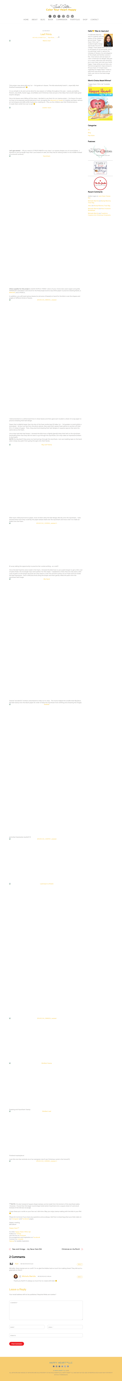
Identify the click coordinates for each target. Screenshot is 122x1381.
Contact (95, 19)
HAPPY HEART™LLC (60, 1370)
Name (12, 1327)
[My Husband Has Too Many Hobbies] (100, 159)
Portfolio (75, 19)
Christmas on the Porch (71, 1249)
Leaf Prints (46, 34)
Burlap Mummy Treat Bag (102, 205)
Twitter (18, 1234)
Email (50, 1327)
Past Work (51, 37)
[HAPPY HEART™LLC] (61, 10)
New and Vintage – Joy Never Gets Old (27, 1249)
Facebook (25, 1219)
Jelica (90, 205)
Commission (61, 19)
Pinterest (23, 1235)
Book (50, 19)
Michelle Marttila (39, 37)
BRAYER (12, 292)
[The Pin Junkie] (100, 190)
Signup (11, 1241)
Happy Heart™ (14, 1228)
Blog (43, 19)
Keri (16, 1264)
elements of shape (56, 100)
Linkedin (20, 1239)
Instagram (15, 1219)
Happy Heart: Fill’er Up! (23, 1232)
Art (89, 130)
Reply (80, 1264)
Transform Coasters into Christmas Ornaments (99, 214)
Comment (14, 1302)
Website (13, 1335)
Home (26, 19)
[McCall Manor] (100, 174)
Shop (85, 19)
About (35, 19)
